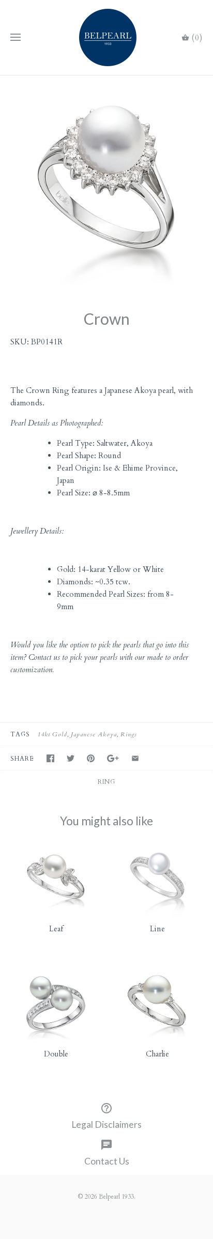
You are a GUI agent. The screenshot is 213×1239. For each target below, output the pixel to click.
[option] (106, 182)
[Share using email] (135, 758)
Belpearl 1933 (116, 1196)
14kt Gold (52, 734)
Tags (20, 734)
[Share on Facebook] (50, 758)
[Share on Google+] (113, 758)
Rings (128, 734)
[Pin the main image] (91, 758)
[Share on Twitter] (70, 758)
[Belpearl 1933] (107, 37)
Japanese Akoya (94, 734)
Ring (106, 782)
